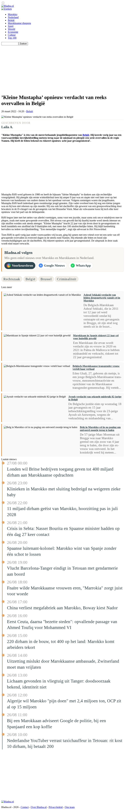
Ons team (70, 807)
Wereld (11, 29)
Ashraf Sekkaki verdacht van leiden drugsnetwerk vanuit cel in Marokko (101, 297)
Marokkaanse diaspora (19, 23)
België (11, 20)
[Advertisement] (62, 68)
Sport (10, 26)
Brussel (46, 279)
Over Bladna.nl (39, 807)
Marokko (12, 14)
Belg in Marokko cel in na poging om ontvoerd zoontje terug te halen (100, 429)
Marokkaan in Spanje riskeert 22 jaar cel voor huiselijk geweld (95, 337)
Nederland (13, 17)
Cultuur (12, 35)
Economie (13, 32)
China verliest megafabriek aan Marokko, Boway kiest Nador (62, 607)
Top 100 (12, 37)
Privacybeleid (56, 807)
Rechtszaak (11, 279)
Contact (25, 807)
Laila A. (7, 127)
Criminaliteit (66, 279)
